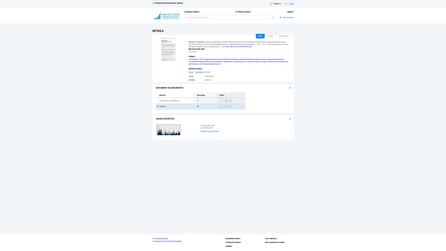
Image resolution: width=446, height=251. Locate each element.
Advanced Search (191, 12)
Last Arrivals (271, 238)
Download (199, 72)
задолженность (240, 62)
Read (191, 72)
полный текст (194, 59)
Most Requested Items (274, 242)
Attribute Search (243, 12)
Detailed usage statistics (210, 131)
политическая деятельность (210, 64)
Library (290, 12)
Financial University (161, 238)
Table (270, 36)
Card (260, 36)
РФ (201, 59)
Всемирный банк (204, 62)
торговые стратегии (267, 62)
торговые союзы (252, 62)
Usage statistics (165, 118)
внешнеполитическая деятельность (253, 59)
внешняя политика (231, 59)
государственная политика (213, 59)
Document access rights (169, 88)
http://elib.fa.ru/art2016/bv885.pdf (238, 47)
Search (272, 17)
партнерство (228, 62)
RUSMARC (283, 36)
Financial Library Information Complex (168, 241)
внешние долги (217, 62)
